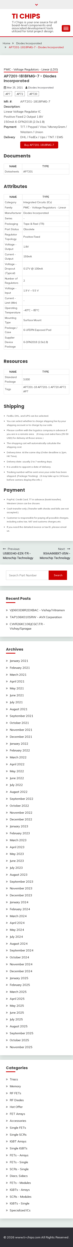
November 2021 (21, 730)
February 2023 (20, 833)
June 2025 (17, 1012)
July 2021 (16, 702)
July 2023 (16, 868)
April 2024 (17, 923)
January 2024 (19, 902)
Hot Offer (16, 1107)
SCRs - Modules (20, 1196)
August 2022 (19, 792)
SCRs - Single (19, 1169)
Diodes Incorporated (41, 87)
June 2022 (17, 778)
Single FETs (18, 1127)
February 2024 (20, 909)
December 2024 (21, 971)
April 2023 (17, 847)
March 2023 (18, 840)
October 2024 (19, 957)
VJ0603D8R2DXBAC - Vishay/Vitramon (37, 610)
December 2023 (21, 895)
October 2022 (19, 805)
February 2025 (20, 985)
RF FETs (15, 1093)
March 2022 (18, 757)
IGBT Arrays (18, 1141)
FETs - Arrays (19, 1155)
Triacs (14, 1079)
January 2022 (19, 743)
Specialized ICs (20, 1210)
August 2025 (19, 1026)
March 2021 (18, 674)
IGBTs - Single (19, 1203)
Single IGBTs (18, 1148)
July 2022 (16, 785)
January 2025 (19, 978)
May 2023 (17, 854)
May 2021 (17, 688)
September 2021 (21, 716)
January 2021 (19, 661)
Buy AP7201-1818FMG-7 (39, 145)
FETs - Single (19, 1162)
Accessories (18, 1121)
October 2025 (19, 1040)
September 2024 (21, 950)
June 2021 (17, 695)
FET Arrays (17, 1114)
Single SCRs (18, 1134)
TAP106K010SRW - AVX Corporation (36, 617)
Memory (15, 1086)
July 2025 (16, 1019)
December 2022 (21, 819)
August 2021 (19, 709)
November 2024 (21, 964)
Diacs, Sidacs (19, 1176)
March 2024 (18, 916)
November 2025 (21, 1047)
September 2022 (21, 799)
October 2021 (19, 723)
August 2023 (19, 874)
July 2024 (16, 936)
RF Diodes (17, 1100)
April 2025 (17, 999)
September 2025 (21, 1033)
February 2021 (20, 668)
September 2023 (21, 881)
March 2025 (18, 992)
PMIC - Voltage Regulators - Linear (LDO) (31, 69)
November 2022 (21, 812)
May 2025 (17, 1005)
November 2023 (21, 888)
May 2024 (17, 930)
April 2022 (17, 764)
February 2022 (20, 750)
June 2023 (17, 861)
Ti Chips (26, 16)
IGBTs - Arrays (20, 1190)
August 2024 (19, 943)
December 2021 (21, 736)
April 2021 (17, 681)
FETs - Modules (20, 1183)
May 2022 (17, 771)
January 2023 (19, 826)
